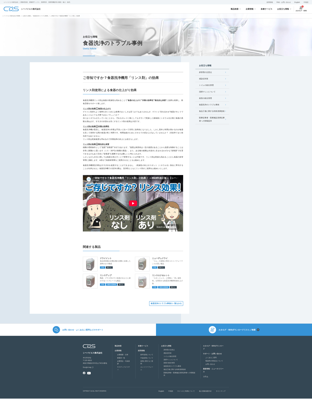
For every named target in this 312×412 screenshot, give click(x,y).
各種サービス (143, 346)
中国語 (306, 2)
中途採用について (146, 358)
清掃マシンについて (207, 92)
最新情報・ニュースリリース (213, 370)
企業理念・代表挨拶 (123, 362)
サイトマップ (220, 391)
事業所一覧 (121, 358)
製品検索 (235, 9)
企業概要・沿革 (122, 355)
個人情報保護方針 (205, 391)
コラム (205, 376)
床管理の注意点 (205, 72)
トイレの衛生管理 (206, 85)
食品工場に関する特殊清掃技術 (212, 111)
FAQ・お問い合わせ (284, 2)
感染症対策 (203, 79)
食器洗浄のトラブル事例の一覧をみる (166, 303)
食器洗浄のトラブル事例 (209, 104)
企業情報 (250, 9)
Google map (87, 367)
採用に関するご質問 (146, 362)
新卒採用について (146, 355)
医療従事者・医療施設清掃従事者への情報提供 (212, 119)
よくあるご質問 (211, 357)
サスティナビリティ (123, 368)
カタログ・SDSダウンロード (213, 347)
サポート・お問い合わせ (212, 354)
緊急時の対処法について (214, 361)
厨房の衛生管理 (205, 98)
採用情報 (270, 2)
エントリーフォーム (146, 368)
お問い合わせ (210, 364)
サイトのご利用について (186, 391)
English (297, 2)
